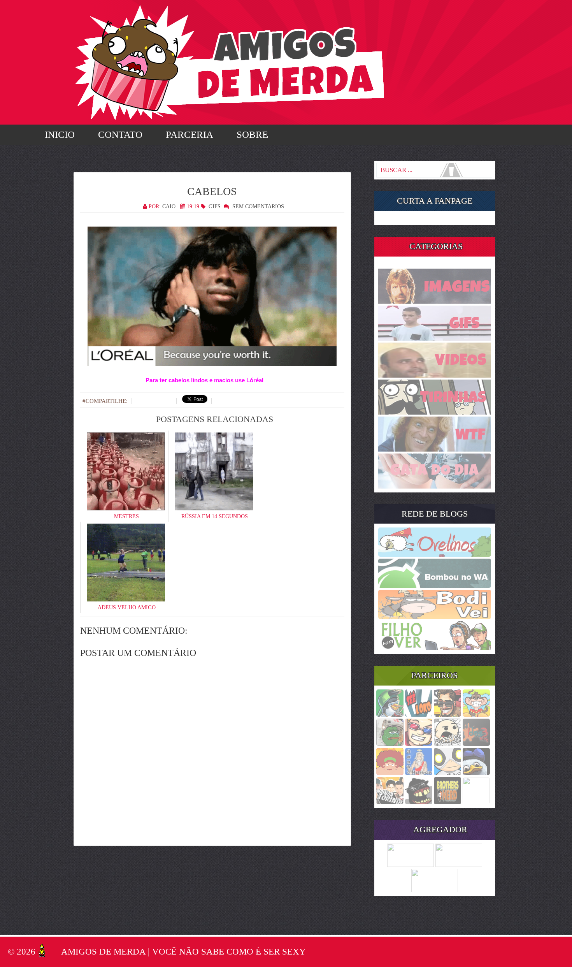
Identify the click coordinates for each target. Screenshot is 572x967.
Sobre (252, 134)
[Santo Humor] (418, 773)
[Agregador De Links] (458, 865)
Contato (120, 134)
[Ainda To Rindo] (390, 802)
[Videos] (434, 375)
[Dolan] (476, 773)
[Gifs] (434, 338)
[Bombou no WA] (434, 585)
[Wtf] (434, 449)
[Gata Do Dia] (434, 486)
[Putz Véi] (447, 743)
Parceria (189, 134)
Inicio (60, 134)
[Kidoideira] (476, 714)
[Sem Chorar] (447, 773)
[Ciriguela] (476, 802)
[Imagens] (434, 301)
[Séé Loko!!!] (418, 714)
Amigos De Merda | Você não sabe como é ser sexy (183, 951)
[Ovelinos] (434, 554)
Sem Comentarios (258, 206)
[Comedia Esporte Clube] (447, 802)
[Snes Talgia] (418, 743)
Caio (168, 206)
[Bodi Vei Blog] (434, 617)
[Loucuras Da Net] (410, 865)
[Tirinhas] (434, 412)
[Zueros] (418, 802)
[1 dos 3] (476, 743)
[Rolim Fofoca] (447, 714)
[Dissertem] (390, 743)
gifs (215, 206)
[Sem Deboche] (390, 714)
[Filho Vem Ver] (434, 648)
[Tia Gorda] (390, 773)
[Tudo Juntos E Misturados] (434, 890)
